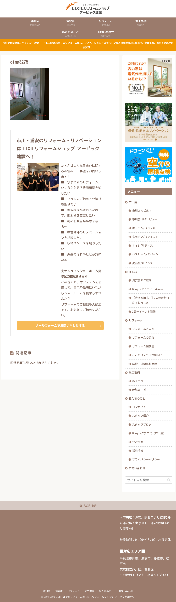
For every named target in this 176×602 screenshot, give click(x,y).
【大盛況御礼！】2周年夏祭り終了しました (150, 300)
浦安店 (133, 272)
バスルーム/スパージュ (146, 254)
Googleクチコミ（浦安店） (149, 289)
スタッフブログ (141, 424)
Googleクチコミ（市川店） (149, 433)
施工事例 (134, 372)
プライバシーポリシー (146, 459)
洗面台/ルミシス (142, 263)
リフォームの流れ (143, 337)
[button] (169, 480)
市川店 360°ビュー (144, 219)
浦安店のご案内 (141, 280)
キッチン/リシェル (144, 228)
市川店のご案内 (141, 210)
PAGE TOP (89, 505)
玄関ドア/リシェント (145, 236)
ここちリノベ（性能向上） (148, 355)
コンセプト (139, 407)
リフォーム (135, 320)
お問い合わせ (137, 468)
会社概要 (137, 442)
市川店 (133, 202)
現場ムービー (140, 389)
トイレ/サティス (142, 245)
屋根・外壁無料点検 (144, 364)
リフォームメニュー (144, 328)
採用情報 (137, 450)
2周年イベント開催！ (145, 311)
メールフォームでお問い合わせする (60, 325)
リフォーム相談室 (143, 346)
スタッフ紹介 (140, 415)
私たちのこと (137, 398)
